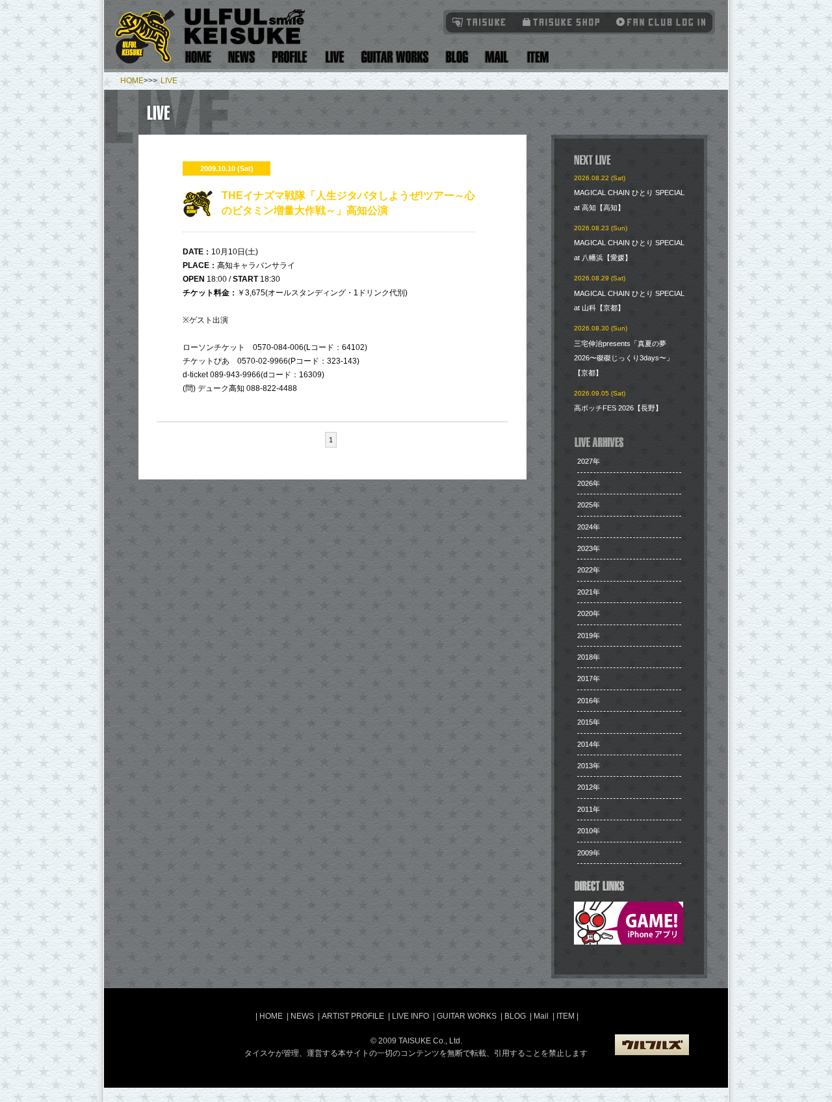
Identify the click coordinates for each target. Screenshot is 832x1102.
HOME (132, 80)
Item (536, 57)
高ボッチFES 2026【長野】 (618, 408)
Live (334, 57)
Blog (457, 57)
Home (198, 57)
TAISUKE (480, 21)
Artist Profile (289, 57)
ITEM (566, 1016)
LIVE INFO (410, 1016)
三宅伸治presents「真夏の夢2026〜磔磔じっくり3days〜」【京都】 (623, 358)
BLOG (515, 1016)
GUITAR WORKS (467, 1016)
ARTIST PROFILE (353, 1016)
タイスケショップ (561, 21)
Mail (496, 57)
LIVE (169, 80)
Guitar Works (395, 57)
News (242, 57)
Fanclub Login (657, 21)
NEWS (302, 1016)
